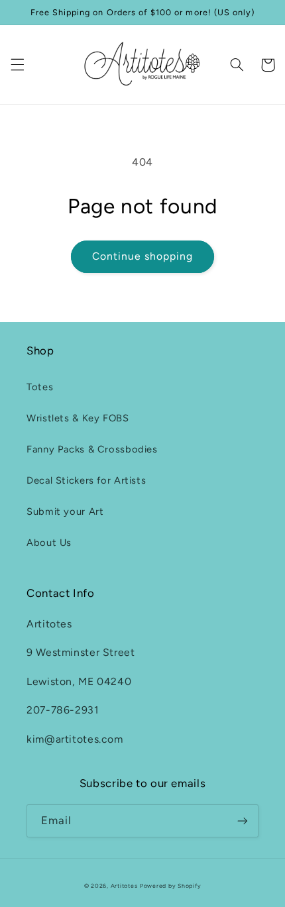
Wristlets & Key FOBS (78, 418)
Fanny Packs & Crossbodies (92, 449)
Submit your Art (65, 511)
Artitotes (124, 885)
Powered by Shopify (170, 885)
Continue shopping (143, 256)
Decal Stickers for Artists (86, 480)
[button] (17, 65)
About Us (49, 543)
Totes (40, 387)
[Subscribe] (242, 820)
